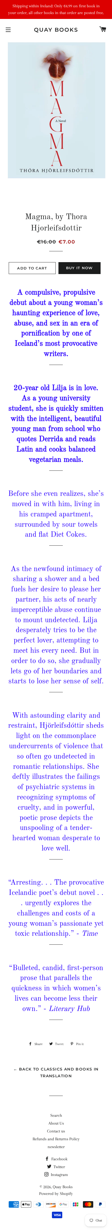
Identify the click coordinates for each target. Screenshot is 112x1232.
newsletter (56, 1146)
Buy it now (79, 268)
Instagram (59, 1174)
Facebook (58, 1159)
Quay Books (56, 30)
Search (56, 1115)
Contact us (56, 1131)
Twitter (58, 1166)
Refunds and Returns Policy (56, 1139)
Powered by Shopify (56, 1193)
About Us (56, 1123)
